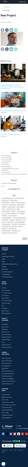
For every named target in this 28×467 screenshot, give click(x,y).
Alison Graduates (13, 200)
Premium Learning (6, 344)
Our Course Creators (6, 300)
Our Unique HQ (5, 295)
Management (5, 269)
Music (24, 219)
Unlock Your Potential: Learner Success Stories (12, 174)
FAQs (19, 426)
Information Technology (10, 213)
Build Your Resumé (6, 358)
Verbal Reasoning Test (7, 376)
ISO (17, 213)
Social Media (14, 226)
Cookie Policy (20, 450)
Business (13, 202)
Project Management (6, 224)
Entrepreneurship (20, 207)
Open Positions (5, 298)
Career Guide (4, 204)
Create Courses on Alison (8, 402)
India (3, 213)
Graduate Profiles (6, 339)
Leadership (4, 215)
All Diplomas (5, 329)
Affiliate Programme (6, 397)
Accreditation (5, 324)
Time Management (16, 230)
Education (4, 207)
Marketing (12, 219)
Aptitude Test (5, 368)
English (3, 259)
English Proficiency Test (7, 383)
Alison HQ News (5, 157)
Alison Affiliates (5, 155)
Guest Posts (4, 164)
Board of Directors (6, 290)
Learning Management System (8, 168)
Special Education (12, 228)
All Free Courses (5, 332)
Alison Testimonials (6, 334)
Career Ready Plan (6, 366)
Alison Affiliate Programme (7, 198)
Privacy (10, 450)
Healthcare (13, 211)
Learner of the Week (12, 215)
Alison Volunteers (5, 202)
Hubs (3, 342)
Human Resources (21, 211)
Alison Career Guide (6, 363)
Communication (12, 204)
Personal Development (19, 222)
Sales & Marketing (6, 274)
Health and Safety (5, 211)
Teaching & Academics (7, 277)
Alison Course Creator (19, 198)
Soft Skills (20, 226)
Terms (15, 450)
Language (4, 266)
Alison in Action (5, 159)
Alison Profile (5, 399)
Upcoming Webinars (6, 417)
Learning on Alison (6, 303)
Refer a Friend (5, 412)
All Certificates (5, 326)
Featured (3, 163)
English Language (11, 207)
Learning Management (6, 217)
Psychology (14, 224)
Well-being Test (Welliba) (7, 378)
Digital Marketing (20, 204)
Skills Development (6, 226)
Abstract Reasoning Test (7, 371)
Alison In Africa (5, 310)
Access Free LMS (6, 394)
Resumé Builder (22, 224)
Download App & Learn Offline (9, 405)
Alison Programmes (6, 313)
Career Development (20, 202)
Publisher (3, 170)
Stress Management (6, 230)
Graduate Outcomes (11, 209)
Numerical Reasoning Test (8, 373)
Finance (3, 209)
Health (18, 209)
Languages (22, 213)
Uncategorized (4, 172)
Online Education (10, 222)
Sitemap (3, 452)
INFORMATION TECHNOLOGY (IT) (9, 264)
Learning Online (5, 219)
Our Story (4, 287)
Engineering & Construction (8, 256)
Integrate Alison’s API (7, 407)
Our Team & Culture (6, 293)
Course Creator (5, 161)
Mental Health (18, 219)
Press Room (5, 308)
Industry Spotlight (5, 166)
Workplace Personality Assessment (9, 232)
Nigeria (3, 222)
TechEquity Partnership (7, 415)
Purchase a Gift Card (6, 347)
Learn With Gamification (7, 410)
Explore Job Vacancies (7, 360)
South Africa (4, 228)
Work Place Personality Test (8, 381)
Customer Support (23, 428)
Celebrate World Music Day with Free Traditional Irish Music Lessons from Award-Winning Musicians (12, 86)
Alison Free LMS (5, 200)
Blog (3, 305)
